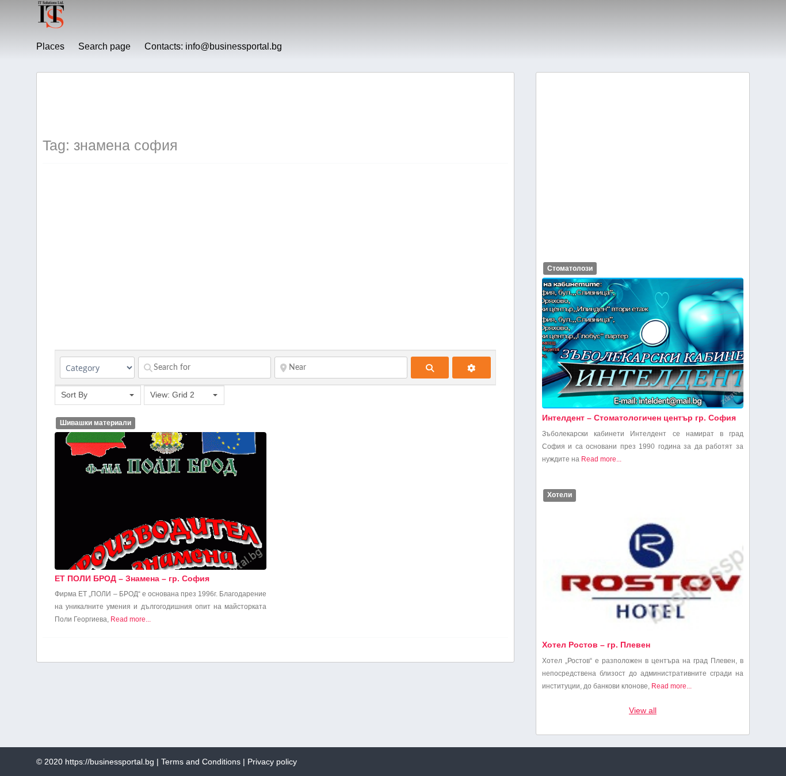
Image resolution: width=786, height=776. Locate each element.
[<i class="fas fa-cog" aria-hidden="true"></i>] (471, 367)
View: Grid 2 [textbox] (172, 394)
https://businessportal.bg (109, 761)
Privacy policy (272, 761)
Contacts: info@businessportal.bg (213, 46)
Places (50, 46)
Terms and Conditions (201, 761)
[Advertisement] (252, 104)
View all (643, 710)
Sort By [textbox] (74, 394)
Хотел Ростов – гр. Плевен (596, 644)
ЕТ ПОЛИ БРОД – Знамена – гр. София (132, 578)
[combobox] (98, 395)
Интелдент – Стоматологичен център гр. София (639, 417)
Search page (104, 46)
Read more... (130, 619)
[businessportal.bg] (51, 26)
